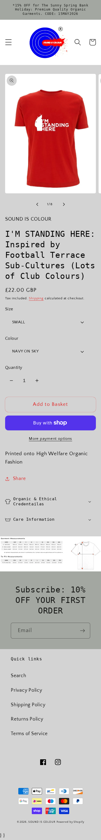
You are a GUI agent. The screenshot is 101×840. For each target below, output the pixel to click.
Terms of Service (29, 733)
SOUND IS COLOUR (41, 822)
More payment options (50, 438)
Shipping (36, 298)
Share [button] (19, 478)
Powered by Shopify (70, 822)
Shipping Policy (28, 705)
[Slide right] (64, 204)
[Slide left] (37, 204)
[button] (8, 42)
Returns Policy (27, 719)
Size (9, 309)
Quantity (13, 367)
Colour (12, 338)
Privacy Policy (26, 690)
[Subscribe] (82, 630)
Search (18, 675)
